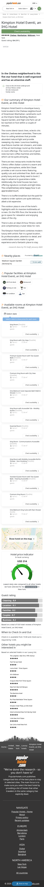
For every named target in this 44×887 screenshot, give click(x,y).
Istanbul (22, 851)
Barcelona (22, 833)
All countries (22, 873)
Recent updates (22, 820)
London (22, 836)
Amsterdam (22, 830)
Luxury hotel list (31, 587)
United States (13, 14)
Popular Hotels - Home (22, 811)
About (22, 814)
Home (4, 14)
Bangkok (22, 854)
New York (24, 14)
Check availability (31, 334)
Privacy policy (22, 817)
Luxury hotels (34, 14)
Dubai (22, 848)
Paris (22, 839)
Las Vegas (22, 867)
